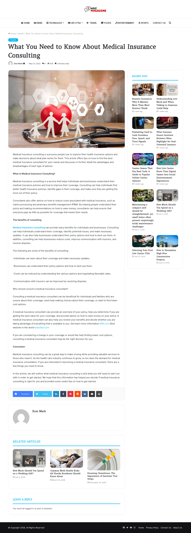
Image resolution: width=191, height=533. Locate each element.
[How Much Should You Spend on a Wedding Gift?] (29, 458)
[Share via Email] (92, 394)
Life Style (76, 23)
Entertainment (125, 23)
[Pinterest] (70, 394)
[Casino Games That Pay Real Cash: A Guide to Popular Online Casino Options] (143, 159)
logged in (29, 508)
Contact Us (159, 23)
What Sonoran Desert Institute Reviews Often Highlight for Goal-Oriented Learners (167, 138)
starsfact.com (42, 327)
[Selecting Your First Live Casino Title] (143, 241)
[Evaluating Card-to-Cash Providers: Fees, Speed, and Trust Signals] (143, 123)
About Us (177, 527)
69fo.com (105, 323)
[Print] (99, 394)
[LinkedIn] (56, 394)
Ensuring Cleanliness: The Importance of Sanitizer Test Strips (102, 476)
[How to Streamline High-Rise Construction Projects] (167, 241)
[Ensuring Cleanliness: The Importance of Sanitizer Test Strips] (103, 459)
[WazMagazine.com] (95, 9)
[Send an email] (24, 63)
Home (26, 23)
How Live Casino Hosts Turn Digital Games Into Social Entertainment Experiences (166, 174)
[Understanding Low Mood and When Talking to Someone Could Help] (167, 89)
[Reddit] (78, 394)
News (39, 23)
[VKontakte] (85, 394)
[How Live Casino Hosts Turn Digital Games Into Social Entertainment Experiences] (167, 159)
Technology (55, 23)
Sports (144, 23)
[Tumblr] (63, 394)
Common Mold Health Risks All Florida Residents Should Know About (65, 473)
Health (21, 33)
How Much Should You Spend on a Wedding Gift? (28, 472)
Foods (107, 23)
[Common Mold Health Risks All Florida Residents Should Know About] (66, 458)
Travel (93, 23)
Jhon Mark (18, 63)
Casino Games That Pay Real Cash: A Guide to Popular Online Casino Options (142, 174)
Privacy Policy (152, 527)
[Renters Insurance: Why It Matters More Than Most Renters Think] (143, 89)
